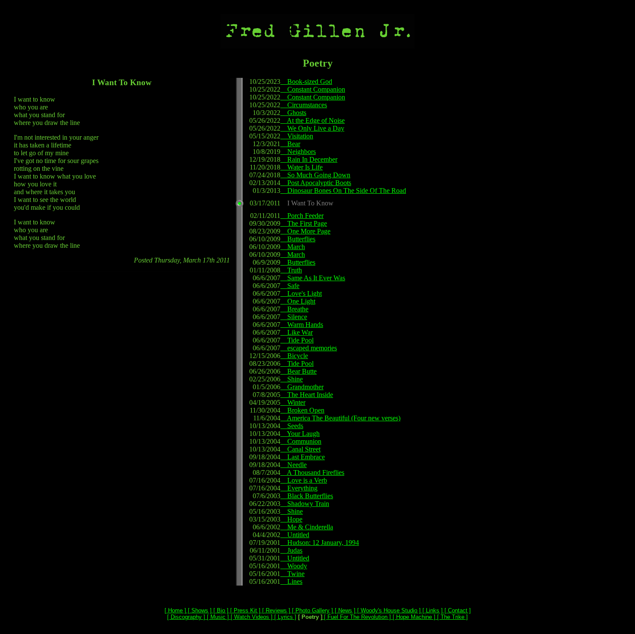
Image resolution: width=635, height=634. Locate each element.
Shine (291, 379)
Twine (292, 573)
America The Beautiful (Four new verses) (340, 418)
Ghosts (293, 112)
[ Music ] (217, 617)
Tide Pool (297, 340)
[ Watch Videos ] (251, 617)
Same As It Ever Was (312, 278)
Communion (300, 441)
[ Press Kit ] (244, 610)
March (292, 246)
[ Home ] (175, 610)
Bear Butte (298, 371)
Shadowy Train (304, 503)
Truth (291, 270)
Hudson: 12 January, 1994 (319, 542)
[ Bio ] (220, 610)
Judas (291, 550)
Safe (289, 285)
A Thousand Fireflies (312, 472)
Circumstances (303, 105)
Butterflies (297, 239)
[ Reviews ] (275, 610)
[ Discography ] (186, 617)
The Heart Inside (306, 394)
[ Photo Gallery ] (311, 610)
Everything (299, 488)
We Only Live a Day (312, 128)
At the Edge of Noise (312, 120)
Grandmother (302, 387)
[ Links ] (432, 610)
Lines (291, 581)
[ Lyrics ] (284, 617)
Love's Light (301, 293)
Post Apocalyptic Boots (315, 182)
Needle (293, 464)
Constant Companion (312, 89)
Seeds (291, 425)
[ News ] (344, 610)
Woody (293, 566)
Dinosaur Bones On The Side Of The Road (343, 190)
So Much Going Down (315, 175)
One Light (297, 301)
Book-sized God (306, 81)
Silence (293, 316)
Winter (292, 402)
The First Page (303, 223)
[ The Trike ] (451, 617)
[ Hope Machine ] (413, 617)
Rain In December (308, 159)
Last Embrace (302, 457)
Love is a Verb (303, 480)
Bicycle (294, 355)
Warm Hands (301, 324)
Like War (296, 332)
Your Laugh (300, 433)
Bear (290, 143)
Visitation (296, 136)
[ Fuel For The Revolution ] (356, 617)
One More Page (305, 231)
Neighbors (298, 151)
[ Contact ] (457, 610)
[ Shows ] (199, 610)
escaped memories (308, 348)
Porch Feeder (302, 215)
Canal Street (300, 449)
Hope (291, 519)
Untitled (294, 534)
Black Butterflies (306, 496)
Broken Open (302, 410)
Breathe (294, 309)
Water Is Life (301, 167)
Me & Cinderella (306, 527)
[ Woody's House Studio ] (388, 610)
